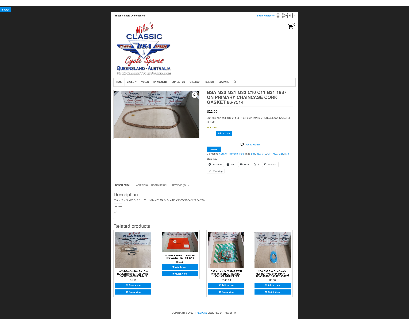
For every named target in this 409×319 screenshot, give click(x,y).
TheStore (201, 312)
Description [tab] (122, 185)
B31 (253, 153)
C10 (264, 153)
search (209, 81)
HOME (119, 81)
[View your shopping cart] (290, 27)
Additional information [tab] (151, 185)
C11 (269, 153)
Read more (135, 285)
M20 (275, 153)
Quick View (135, 292)
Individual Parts (236, 153)
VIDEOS (145, 81)
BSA (258, 153)
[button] (235, 82)
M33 (286, 153)
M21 (281, 153)
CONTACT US (178, 81)
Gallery (131, 81)
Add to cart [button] (181, 266)
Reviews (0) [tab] (179, 185)
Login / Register (265, 15)
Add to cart (224, 133)
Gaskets (223, 153)
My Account (160, 81)
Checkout (195, 81)
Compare (224, 81)
